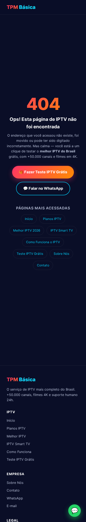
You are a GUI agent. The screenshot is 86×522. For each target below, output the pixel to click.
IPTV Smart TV (62, 230)
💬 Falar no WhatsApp (43, 188)
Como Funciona (19, 452)
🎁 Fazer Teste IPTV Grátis (43, 172)
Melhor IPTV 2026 (26, 230)
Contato (43, 265)
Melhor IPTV (16, 436)
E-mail (12, 506)
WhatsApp (15, 498)
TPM (21, 7)
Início (29, 219)
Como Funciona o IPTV (43, 242)
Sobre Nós (61, 254)
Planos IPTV (52, 219)
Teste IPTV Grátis (30, 254)
